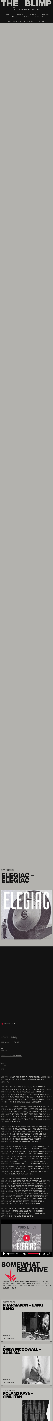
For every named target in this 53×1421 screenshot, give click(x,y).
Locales (39, 17)
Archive (20, 14)
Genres (33, 14)
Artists (45, 14)
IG (39, 21)
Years (26, 17)
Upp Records (7, 870)
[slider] (11, 1253)
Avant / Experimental (11, 1056)
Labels (14, 17)
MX (43, 21)
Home (8, 14)
